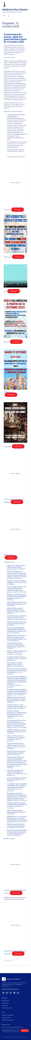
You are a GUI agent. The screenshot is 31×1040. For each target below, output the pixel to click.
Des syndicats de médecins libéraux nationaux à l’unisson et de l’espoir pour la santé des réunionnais (17, 831)
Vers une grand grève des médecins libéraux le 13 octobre (17, 778)
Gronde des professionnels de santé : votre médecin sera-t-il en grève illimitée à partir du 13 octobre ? (17, 785)
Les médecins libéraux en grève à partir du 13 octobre (16, 657)
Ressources (5, 1003)
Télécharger (17, 209)
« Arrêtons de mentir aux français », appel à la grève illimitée (17, 622)
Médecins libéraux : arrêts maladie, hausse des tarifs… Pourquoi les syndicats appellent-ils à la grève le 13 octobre (17, 819)
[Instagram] (7, 992)
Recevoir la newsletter (8, 1020)
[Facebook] (3, 992)
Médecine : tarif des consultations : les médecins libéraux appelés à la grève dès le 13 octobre (17, 596)
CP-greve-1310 (7, 209)
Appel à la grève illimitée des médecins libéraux (15, 811)
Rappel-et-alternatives (9, 554)
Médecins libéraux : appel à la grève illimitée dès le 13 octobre (17, 603)
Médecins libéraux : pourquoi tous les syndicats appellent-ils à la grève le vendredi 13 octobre (16, 637)
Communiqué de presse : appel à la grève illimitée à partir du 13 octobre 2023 (15, 38)
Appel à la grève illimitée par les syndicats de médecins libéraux (16, 825)
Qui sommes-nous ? (7, 1008)
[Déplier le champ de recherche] (4, 16)
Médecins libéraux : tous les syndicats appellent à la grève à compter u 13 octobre (16, 609)
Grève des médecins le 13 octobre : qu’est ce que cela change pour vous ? (17, 804)
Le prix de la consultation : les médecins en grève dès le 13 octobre (15, 771)
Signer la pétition (6, 1017)
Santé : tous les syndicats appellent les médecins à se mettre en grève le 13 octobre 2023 (17, 670)
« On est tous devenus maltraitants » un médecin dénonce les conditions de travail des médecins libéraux (17, 713)
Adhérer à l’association (8, 1015)
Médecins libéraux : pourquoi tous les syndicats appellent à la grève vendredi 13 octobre (16, 698)
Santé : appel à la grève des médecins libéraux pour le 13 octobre (15, 664)
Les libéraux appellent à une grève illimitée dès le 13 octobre (16, 730)
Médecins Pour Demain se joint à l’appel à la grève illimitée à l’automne (16, 567)
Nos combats (5, 1000)
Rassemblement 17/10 (9, 392)
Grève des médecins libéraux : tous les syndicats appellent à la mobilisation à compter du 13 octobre (16, 589)
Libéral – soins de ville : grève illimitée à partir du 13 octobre (15, 736)
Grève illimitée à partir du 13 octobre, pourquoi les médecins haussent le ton (16, 644)
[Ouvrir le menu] (9, 16)
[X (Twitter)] (10, 992)
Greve (5, 291)
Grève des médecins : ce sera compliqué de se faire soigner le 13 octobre (16, 706)
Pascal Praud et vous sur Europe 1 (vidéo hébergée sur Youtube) (16, 752)
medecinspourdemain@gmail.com (10, 989)
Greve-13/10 (6, 341)
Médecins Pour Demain (15, 9)
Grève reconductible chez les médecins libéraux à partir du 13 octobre (16, 745)
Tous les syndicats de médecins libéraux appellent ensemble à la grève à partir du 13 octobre (16, 629)
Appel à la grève (7, 257)
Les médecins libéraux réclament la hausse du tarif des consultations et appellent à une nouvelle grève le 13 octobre (17, 692)
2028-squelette (7, 446)
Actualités (4, 1005)
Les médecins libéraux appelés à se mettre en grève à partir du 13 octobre (17, 617)
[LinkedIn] (18, 992)
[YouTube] (14, 992)
